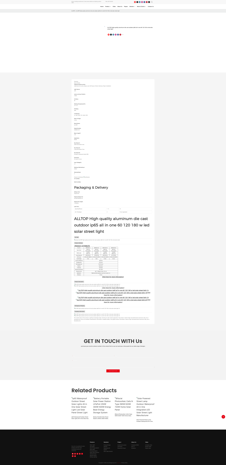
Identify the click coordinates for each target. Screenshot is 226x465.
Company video (148, 445)
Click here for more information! (113, 277)
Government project (122, 445)
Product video (148, 446)
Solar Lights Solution (108, 451)
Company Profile (135, 445)
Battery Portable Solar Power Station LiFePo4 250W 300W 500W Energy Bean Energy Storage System (100, 417)
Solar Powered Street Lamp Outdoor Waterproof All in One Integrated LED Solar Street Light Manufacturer (145, 420)
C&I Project (120, 446)
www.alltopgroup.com (111, 462)
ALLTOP (73, 10)
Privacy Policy (124, 462)
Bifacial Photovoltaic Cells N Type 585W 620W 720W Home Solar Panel (123, 415)
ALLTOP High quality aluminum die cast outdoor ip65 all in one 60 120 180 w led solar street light (98, 10)
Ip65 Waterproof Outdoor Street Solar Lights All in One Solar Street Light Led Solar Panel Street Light (81, 417)
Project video (148, 448)
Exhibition (133, 448)
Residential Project (122, 448)
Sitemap (119, 462)
